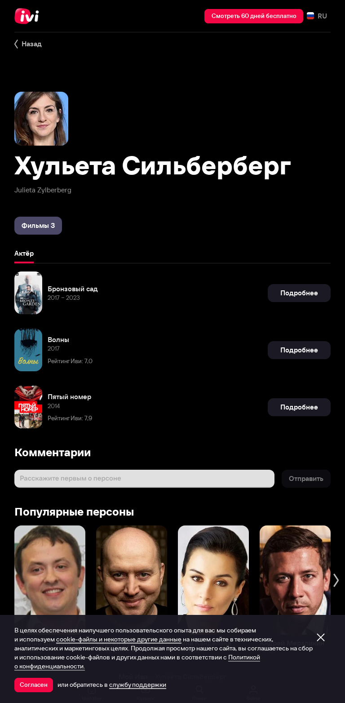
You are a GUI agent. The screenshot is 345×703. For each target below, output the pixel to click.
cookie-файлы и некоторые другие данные (118, 639)
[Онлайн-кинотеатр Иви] (29, 16)
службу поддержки (137, 684)
